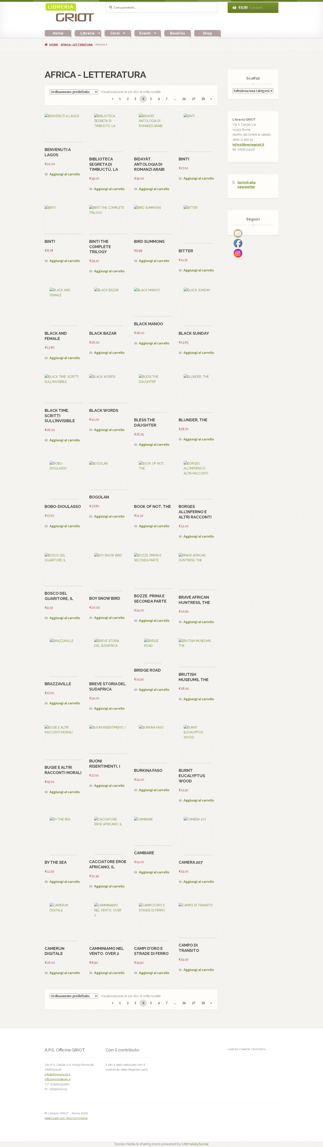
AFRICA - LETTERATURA (77, 44)
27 (193, 99)
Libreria (87, 33)
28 (203, 99)
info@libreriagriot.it (248, 144)
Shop (207, 33)
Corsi (115, 33)
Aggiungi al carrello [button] (64, 174)
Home (58, 33)
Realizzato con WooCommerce (66, 1118)
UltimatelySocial (195, 1144)
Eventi (145, 33)
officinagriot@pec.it (57, 1079)
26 (184, 99)
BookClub (177, 36)
